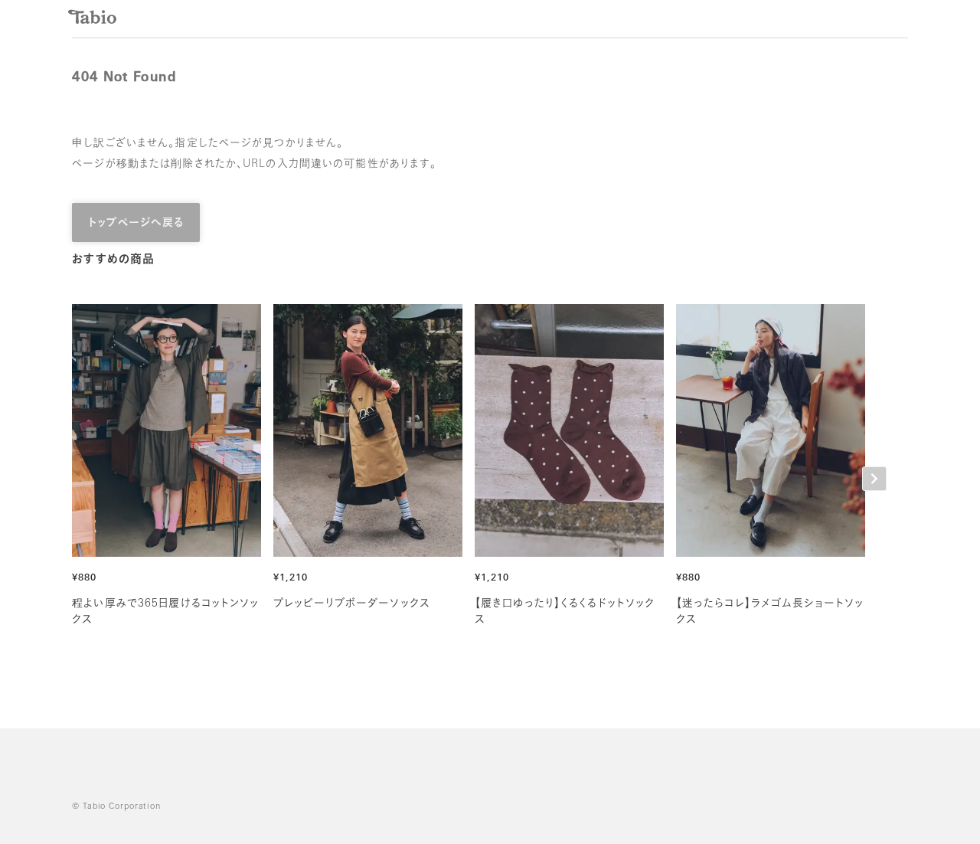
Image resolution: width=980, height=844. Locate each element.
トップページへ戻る (136, 223)
